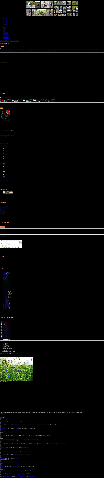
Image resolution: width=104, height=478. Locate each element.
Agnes (3, 211)
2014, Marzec (5, 272)
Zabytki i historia (5, 37)
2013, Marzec (5, 277)
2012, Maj (4, 286)
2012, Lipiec (5, 284)
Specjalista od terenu (5, 208)
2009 (3, 17)
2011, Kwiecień (5, 299)
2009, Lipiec (5, 306)
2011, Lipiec (5, 296)
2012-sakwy (5, 24)
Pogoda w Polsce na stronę (9, 135)
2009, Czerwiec (5, 307)
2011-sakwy (5, 22)
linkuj (15, 424)
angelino (1, 424)
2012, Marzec (5, 288)
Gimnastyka (5, 29)
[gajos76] (4, 160)
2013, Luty (4, 278)
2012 (3, 23)
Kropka (3, 207)
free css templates (32, 476)
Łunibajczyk (4, 206)
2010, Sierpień (5, 302)
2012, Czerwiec (5, 285)
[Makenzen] (4, 173)
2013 (3, 25)
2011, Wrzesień (5, 294)
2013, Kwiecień (5, 276)
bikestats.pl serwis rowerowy (20, 476)
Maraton (4, 31)
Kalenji (2, 213)
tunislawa (2, 447)
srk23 (1, 443)
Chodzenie (4, 28)
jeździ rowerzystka (7, 476)
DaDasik (1, 462)
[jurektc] (4, 165)
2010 (3, 19)
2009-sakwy (5, 18)
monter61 (2, 431)
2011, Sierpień (5, 295)
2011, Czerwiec (5, 297)
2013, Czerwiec (5, 274)
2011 (3, 21)
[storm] (4, 176)
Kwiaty (4, 30)
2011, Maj (4, 298)
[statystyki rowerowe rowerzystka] (5, 97)
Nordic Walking (5, 33)
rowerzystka (2, 428)
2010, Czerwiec (5, 303)
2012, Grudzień (5, 280)
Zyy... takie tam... (6, 38)
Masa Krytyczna (5, 32)
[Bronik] (4, 178)
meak (1, 454)
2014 (3, 26)
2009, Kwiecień (5, 308)
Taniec (4, 35)
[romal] (4, 152)
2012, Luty (4, 289)
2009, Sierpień (5, 305)
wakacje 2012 (2, 135)
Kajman (1, 470)
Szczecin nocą (5, 34)
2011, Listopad (5, 292)
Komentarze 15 (20, 353)
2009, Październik (6, 304)
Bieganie (4, 27)
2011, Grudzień (5, 291)
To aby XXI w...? (6, 36)
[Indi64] (4, 149)
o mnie (55, 50)
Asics (2, 212)
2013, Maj (4, 275)
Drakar (2, 209)
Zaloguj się (15, 474)
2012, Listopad (5, 281)
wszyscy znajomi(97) (4, 180)
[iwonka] (4, 168)
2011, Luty (4, 301)
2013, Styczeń (5, 279)
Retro (2, 210)
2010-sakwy (5, 20)
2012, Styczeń (5, 290)
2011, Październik (6, 293)
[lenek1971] (4, 170)
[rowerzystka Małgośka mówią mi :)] (5, 101)
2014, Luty (4, 273)
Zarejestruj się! (20, 474)
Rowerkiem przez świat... (9, 41)
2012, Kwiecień (5, 287)
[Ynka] (4, 157)
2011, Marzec (5, 300)
